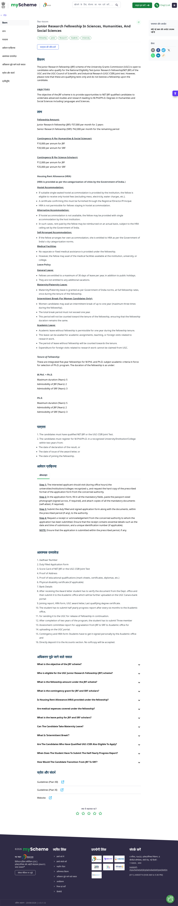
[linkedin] (158, 55)
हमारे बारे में (60, 856)
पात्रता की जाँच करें (48, 46)
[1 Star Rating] (77, 813)
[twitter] (169, 50)
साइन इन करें (140, 5)
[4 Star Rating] (94, 813)
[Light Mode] (174, 5)
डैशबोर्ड (59, 891)
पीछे (4, 15)
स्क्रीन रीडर (61, 866)
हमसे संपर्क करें (62, 861)
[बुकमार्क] (138, 22)
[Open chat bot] (170, 899)
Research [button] (63, 38)
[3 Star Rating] (89, 813)
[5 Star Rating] (100, 813)
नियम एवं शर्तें (61, 886)
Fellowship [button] (43, 38)
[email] (153, 50)
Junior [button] (53, 38)
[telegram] (163, 50)
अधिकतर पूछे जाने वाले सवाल (67, 876)
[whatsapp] (153, 55)
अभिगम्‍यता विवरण (63, 871)
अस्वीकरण (60, 881)
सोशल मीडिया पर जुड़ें (25, 872)
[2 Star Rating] (83, 813)
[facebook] (158, 50)
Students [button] (74, 38)
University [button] (86, 38)
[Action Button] (24, 5)
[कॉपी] (163, 55)
